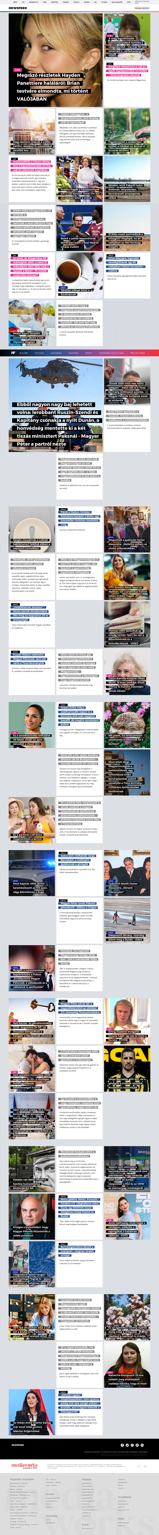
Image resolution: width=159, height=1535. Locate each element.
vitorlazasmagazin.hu (90, 1510)
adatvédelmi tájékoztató (92, 1452)
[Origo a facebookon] (122, 1445)
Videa (45, 2)
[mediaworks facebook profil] (138, 1466)
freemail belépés (142, 8)
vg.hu (48, 1520)
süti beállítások (124, 1452)
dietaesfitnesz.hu (88, 1507)
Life (23, 2)
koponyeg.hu (123, 1504)
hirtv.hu (49, 1504)
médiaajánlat (143, 1452)
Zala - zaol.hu (51, 1485)
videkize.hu (86, 1513)
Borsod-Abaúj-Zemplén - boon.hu (23, 1492)
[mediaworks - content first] (24, 1466)
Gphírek (87, 2)
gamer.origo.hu (88, 1492)
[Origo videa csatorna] (137, 1445)
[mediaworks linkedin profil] (144, 1466)
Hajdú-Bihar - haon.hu (18, 1507)
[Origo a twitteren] (127, 1445)
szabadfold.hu (51, 1501)
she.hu (120, 1488)
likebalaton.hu (87, 1495)
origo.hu (49, 1507)
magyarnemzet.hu (53, 1498)
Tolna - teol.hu (15, 1527)
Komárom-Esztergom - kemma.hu (23, 1516)
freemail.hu (122, 1501)
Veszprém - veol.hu (53, 1482)
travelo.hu (86, 1504)
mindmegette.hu (88, 1501)
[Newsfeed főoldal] (18, 1445)
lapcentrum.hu (123, 1510)
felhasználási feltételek (109, 1452)
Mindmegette (33, 2)
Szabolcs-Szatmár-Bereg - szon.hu (23, 1524)
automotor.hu (87, 1486)
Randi (105, 2)
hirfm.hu (121, 1526)
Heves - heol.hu (16, 1510)
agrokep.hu (50, 1523)
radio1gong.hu (123, 1523)
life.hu (120, 1485)
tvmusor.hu (86, 1516)
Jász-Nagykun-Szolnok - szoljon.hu (24, 1513)
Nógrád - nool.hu (16, 1519)
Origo (15, 2)
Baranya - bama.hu (17, 1486)
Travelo (76, 2)
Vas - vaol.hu (51, 1479)
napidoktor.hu (87, 1498)
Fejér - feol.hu (15, 1501)
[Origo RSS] (142, 1445)
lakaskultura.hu (88, 1489)
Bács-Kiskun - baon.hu (19, 1483)
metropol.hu (122, 1482)
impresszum (134, 1452)
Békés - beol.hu (16, 1489)
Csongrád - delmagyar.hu (20, 1495)
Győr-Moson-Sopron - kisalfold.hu (23, 1504)
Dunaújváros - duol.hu (18, 1498)
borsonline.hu (87, 1528)
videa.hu (121, 1507)
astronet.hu (86, 1483)
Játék (129, 2)
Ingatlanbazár (117, 2)
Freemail (66, 2)
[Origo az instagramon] (132, 1445)
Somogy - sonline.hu (18, 1522)
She (95, 2)
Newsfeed (54, 2)
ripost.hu (121, 1479)
